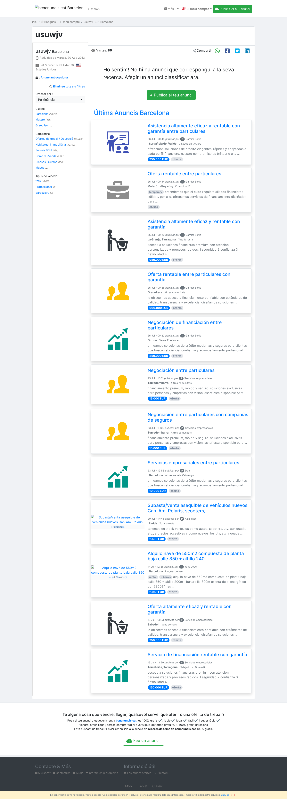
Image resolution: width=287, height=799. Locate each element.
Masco (42, 167)
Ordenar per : (44, 93)
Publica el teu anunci (171, 95)
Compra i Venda (50, 156)
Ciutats (40, 108)
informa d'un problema (103, 773)
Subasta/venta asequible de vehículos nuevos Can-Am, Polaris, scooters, (197, 508)
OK (233, 795)
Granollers (44, 125)
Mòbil (128, 786)
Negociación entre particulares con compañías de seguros (198, 417)
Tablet (142, 786)
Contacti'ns (62, 773)
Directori (162, 773)
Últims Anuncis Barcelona (131, 113)
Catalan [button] (94, 9)
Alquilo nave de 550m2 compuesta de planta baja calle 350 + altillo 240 (196, 556)
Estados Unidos (46, 69)
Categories (43, 133)
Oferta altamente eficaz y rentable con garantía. (190, 609)
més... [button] (171, 9)
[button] (196, 9)
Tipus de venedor (47, 176)
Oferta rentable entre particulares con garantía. (189, 277)
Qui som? (44, 773)
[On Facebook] (227, 51)
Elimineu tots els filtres (69, 86)
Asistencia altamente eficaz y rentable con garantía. (194, 224)
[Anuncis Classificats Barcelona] (59, 9)
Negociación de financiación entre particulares (185, 325)
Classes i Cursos (49, 162)
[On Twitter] (237, 51)
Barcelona (47, 113)
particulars (44, 192)
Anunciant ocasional (55, 77)
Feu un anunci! (146, 740)
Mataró (43, 119)
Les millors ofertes (138, 773)
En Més (225, 794)
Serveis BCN (47, 150)
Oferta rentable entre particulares (184, 173)
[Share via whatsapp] (217, 51)
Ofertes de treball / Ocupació (59, 138)
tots (43, 181)
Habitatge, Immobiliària (55, 144)
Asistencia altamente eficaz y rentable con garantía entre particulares (194, 128)
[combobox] (60, 99)
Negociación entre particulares (181, 370)
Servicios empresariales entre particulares (193, 462)
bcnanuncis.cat (126, 720)
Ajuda (79, 773)
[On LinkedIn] (247, 51)
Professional (45, 186)
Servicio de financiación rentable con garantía (197, 654)
